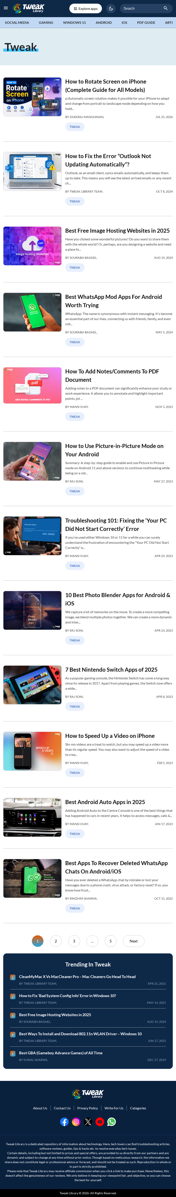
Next (134, 941)
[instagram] (76, 1121)
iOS (124, 22)
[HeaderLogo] (29, 8)
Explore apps (88, 8)
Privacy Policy (87, 1108)
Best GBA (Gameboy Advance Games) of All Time (61, 1052)
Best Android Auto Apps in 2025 (105, 801)
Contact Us (62, 1108)
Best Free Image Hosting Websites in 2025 (117, 230)
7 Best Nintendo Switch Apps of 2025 (111, 669)
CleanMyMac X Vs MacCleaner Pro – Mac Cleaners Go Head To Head (77, 976)
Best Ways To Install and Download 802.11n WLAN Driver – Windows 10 (80, 1033)
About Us (40, 1108)
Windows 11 (74, 22)
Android (104, 22)
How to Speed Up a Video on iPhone (110, 735)
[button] (111, 8)
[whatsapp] (111, 1121)
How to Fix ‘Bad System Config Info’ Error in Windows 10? (67, 995)
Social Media (17, 22)
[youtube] (100, 1121)
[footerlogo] (88, 1094)
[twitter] (88, 1121)
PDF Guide (146, 22)
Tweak (75, 127)
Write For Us (114, 1108)
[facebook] (64, 1121)
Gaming (46, 22)
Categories (138, 1108)
